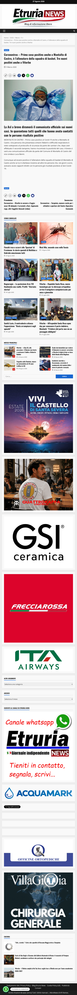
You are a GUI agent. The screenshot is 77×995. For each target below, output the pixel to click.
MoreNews (54, 993)
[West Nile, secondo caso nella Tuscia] (56, 233)
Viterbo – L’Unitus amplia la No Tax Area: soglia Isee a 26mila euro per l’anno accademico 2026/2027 (44, 969)
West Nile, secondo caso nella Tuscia (54, 247)
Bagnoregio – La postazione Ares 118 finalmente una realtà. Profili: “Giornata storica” (20, 286)
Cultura (7, 936)
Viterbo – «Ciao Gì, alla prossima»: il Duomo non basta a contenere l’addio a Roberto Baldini (9, 352)
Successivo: (56, 204)
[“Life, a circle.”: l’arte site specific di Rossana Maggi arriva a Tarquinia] (9, 947)
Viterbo (49, 278)
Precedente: (21, 204)
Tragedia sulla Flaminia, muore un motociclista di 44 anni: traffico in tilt (9, 365)
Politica (8, 318)
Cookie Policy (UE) (53, 985)
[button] (4, 31)
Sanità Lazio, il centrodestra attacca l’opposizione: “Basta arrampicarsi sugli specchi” (20, 326)
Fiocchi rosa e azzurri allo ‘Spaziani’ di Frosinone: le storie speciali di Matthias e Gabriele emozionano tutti (20, 250)
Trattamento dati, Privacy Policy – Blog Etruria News (26, 985)
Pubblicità (65, 985)
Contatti (38, 988)
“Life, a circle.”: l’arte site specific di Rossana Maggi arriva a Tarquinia (37, 942)
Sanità (7, 50)
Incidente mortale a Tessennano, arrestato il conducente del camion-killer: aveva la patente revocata (45, 365)
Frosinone (9, 242)
